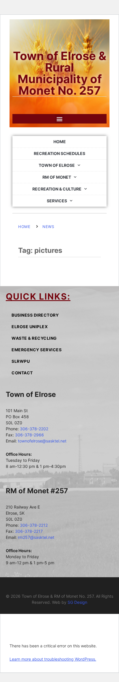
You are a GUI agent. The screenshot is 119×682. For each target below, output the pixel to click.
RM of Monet (56, 177)
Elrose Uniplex (30, 326)
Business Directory (35, 315)
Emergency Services (37, 349)
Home (59, 141)
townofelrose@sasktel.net (42, 440)
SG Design (77, 602)
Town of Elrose (57, 165)
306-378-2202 (34, 428)
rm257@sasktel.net (36, 537)
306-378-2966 (29, 434)
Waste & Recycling (34, 338)
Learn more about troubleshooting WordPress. (53, 659)
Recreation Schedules (59, 153)
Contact (22, 372)
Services (57, 200)
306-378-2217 (29, 531)
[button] (59, 119)
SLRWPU (21, 361)
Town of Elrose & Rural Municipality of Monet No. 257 (59, 73)
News (48, 226)
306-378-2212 (34, 525)
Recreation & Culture (56, 188)
